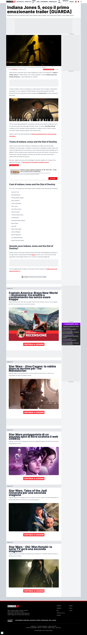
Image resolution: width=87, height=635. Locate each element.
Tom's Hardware (19, 620)
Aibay (50, 620)
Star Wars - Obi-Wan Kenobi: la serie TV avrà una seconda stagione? (30, 549)
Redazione (14, 69)
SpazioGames (26, 620)
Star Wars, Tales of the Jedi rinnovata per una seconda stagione (28, 493)
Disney (34, 254)
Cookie (70, 610)
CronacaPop (33, 620)
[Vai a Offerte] (76, 1)
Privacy (70, 608)
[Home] (11, 2)
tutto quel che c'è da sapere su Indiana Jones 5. (35, 162)
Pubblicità (59, 608)
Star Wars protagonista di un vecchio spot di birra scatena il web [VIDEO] (33, 436)
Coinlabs (54, 620)
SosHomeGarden (44, 620)
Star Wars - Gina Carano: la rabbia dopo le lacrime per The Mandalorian (32, 368)
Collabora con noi (61, 612)
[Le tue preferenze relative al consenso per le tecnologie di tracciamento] (2, 633)
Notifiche (59, 615)
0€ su (52, 178)
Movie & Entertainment (48, 69)
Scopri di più (43, 67)
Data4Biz (38, 620)
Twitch (76, 324)
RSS (58, 610)
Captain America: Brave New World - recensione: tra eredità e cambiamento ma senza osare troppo (33, 296)
